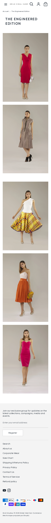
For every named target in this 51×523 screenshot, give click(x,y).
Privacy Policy (10, 467)
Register (12, 433)
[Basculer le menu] (6, 4)
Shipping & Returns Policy (16, 463)
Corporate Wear (11, 453)
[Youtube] (4, 490)
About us (7, 448)
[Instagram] (9, 490)
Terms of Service (11, 477)
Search (6, 444)
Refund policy (10, 481)
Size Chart (8, 458)
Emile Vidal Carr (26, 513)
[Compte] (38, 3)
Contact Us (8, 472)
